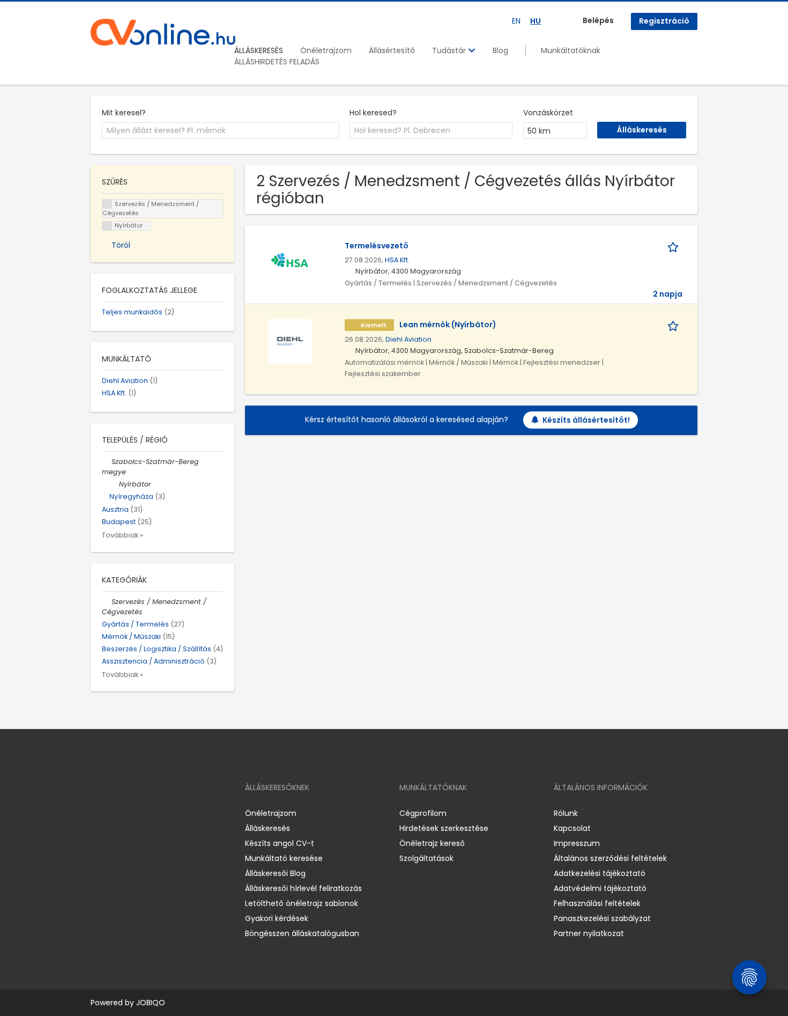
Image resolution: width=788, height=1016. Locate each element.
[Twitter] (149, 813)
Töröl (120, 245)
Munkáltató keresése (284, 858)
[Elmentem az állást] (674, 246)
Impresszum (577, 843)
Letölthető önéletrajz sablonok (301, 903)
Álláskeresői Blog (275, 873)
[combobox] (220, 130)
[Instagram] (116, 813)
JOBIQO (150, 1002)
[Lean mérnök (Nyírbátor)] (289, 341)
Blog (500, 50)
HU (535, 21)
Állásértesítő (392, 50)
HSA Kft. (397, 259)
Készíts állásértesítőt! (586, 420)
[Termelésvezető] (289, 262)
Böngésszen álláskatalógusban (302, 933)
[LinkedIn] (134, 813)
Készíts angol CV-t (279, 843)
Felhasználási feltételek (597, 903)
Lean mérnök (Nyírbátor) (447, 324)
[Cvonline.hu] (163, 32)
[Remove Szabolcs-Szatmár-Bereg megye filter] (106, 461)
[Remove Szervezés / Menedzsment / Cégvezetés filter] (106, 601)
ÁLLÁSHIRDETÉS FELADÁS (276, 61)
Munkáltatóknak (570, 50)
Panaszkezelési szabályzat (602, 918)
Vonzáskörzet (548, 112)
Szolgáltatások (426, 858)
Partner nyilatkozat (589, 933)
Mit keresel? (124, 112)
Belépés (598, 20)
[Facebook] (98, 813)
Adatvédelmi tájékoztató (600, 888)
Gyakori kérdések (276, 918)
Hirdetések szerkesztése (443, 828)
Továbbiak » (122, 535)
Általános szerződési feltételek (610, 858)
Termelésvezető (376, 245)
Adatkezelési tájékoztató (599, 873)
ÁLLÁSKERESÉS (258, 50)
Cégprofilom (423, 813)
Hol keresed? (373, 112)
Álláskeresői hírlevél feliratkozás (303, 888)
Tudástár (450, 50)
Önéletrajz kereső (432, 843)
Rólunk (566, 813)
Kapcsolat (572, 828)
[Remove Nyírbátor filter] (114, 484)
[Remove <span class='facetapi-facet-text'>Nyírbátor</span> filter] (107, 226)
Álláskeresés (267, 828)
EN (516, 21)
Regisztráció (664, 21)
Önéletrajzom (326, 50)
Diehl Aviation (408, 339)
